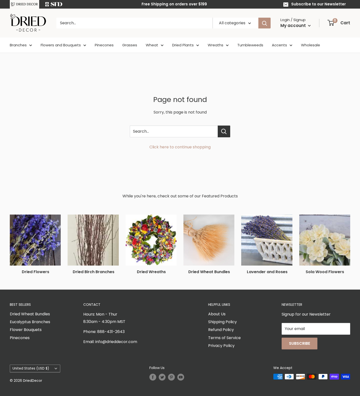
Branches (18, 45)
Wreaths (215, 45)
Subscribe (299, 343)
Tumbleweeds (250, 45)
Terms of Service (224, 338)
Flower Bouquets (26, 329)
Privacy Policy (221, 345)
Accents (279, 45)
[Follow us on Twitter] (162, 377)
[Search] (264, 23)
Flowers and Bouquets (61, 45)
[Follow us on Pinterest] (171, 377)
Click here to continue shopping (180, 147)
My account (293, 25)
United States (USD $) (30, 368)
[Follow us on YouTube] (180, 377)
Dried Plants (183, 45)
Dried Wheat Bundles (30, 314)
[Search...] (224, 131)
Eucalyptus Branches (30, 322)
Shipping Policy (222, 322)
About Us (217, 314)
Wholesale (310, 45)
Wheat (152, 45)
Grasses (129, 45)
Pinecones (104, 45)
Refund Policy (221, 329)
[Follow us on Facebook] (152, 377)
